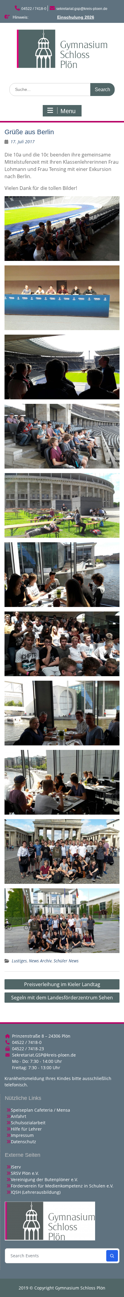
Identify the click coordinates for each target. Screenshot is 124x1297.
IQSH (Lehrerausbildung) (35, 1192)
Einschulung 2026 (75, 17)
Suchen (112, 1256)
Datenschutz (23, 1141)
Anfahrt (18, 1116)
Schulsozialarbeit (28, 1122)
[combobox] (56, 1256)
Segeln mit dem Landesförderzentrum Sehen (62, 997)
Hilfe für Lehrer (26, 1129)
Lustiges (19, 961)
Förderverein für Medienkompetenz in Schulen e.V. (62, 1186)
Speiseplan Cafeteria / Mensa (40, 1110)
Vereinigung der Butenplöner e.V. (44, 1179)
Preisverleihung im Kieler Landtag (62, 984)
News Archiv (40, 961)
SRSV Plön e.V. (25, 1173)
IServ (16, 1167)
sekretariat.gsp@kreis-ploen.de (81, 9)
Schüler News (66, 961)
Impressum (22, 1135)
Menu (68, 111)
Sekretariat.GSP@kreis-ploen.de (44, 1055)
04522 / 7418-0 (33, 9)
